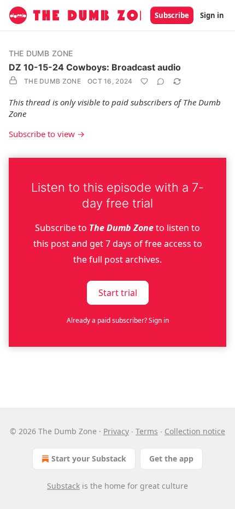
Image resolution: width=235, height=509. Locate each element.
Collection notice (194, 431)
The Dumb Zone (41, 53)
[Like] (144, 81)
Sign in (212, 15)
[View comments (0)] (161, 81)
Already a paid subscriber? (118, 320)
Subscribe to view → (47, 133)
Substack (63, 486)
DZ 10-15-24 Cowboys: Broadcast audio (95, 67)
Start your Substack (88, 458)
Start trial (117, 293)
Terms (147, 431)
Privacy (116, 431)
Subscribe (172, 15)
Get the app (171, 458)
